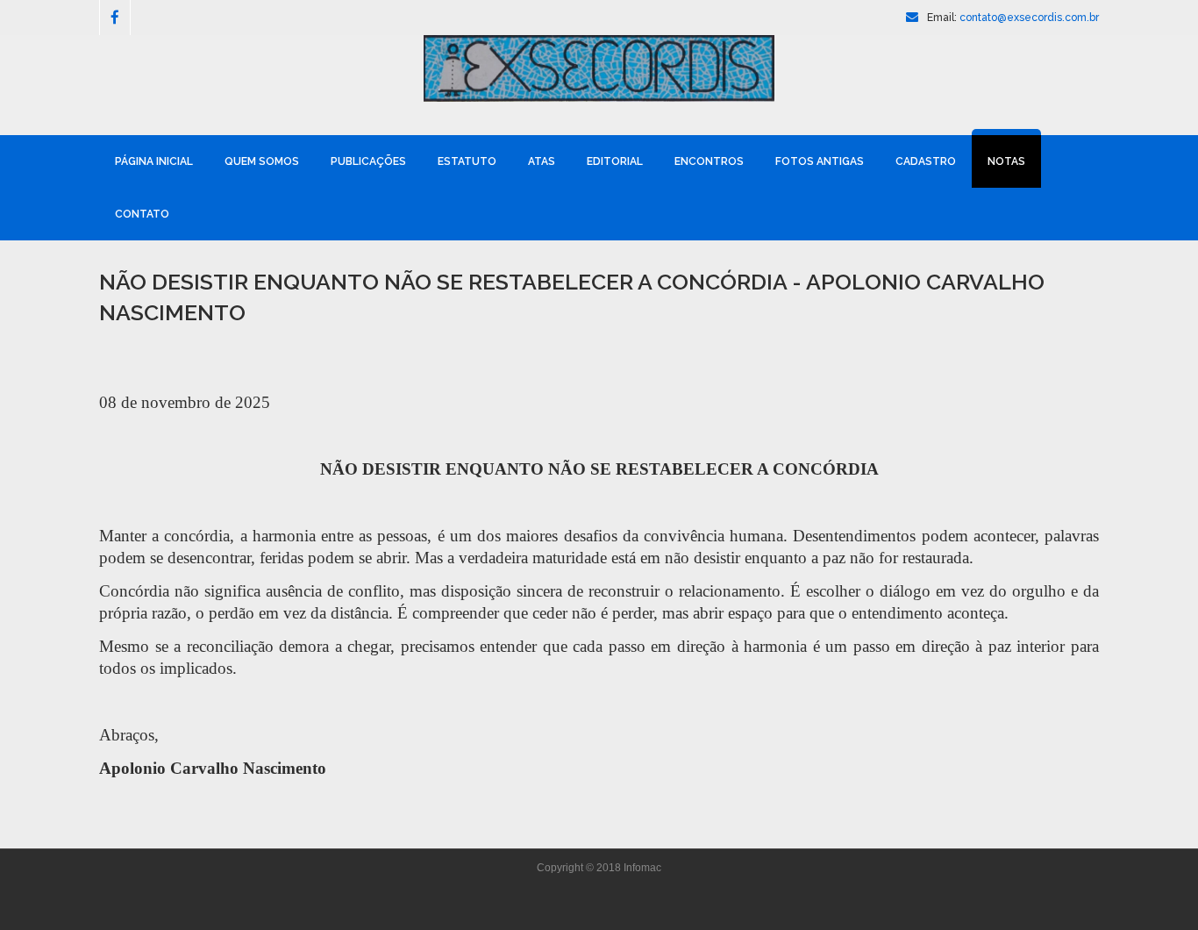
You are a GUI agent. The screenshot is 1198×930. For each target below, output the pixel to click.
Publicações (368, 161)
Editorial (615, 161)
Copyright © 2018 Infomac (599, 868)
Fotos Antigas (819, 161)
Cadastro (925, 161)
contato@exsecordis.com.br (1029, 17)
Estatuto (467, 161)
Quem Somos (262, 161)
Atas (541, 161)
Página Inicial (154, 161)
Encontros (709, 161)
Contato (142, 214)
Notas (1006, 161)
